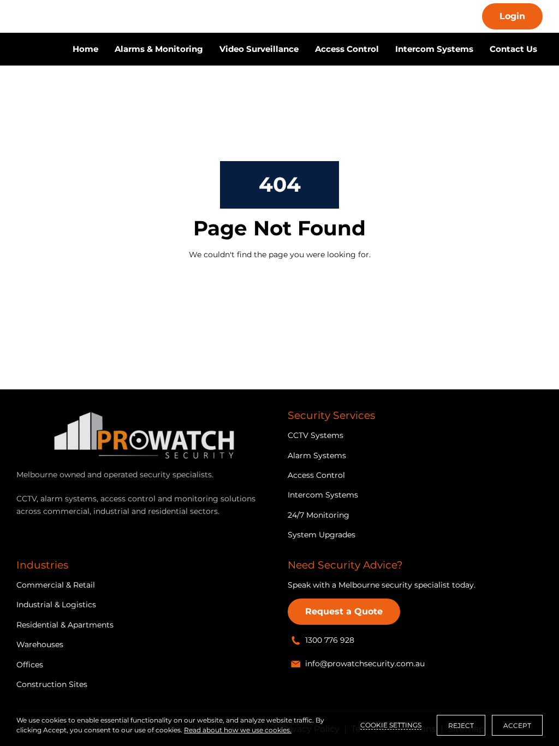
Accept (517, 725)
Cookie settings (390, 725)
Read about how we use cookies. (238, 730)
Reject (461, 725)
